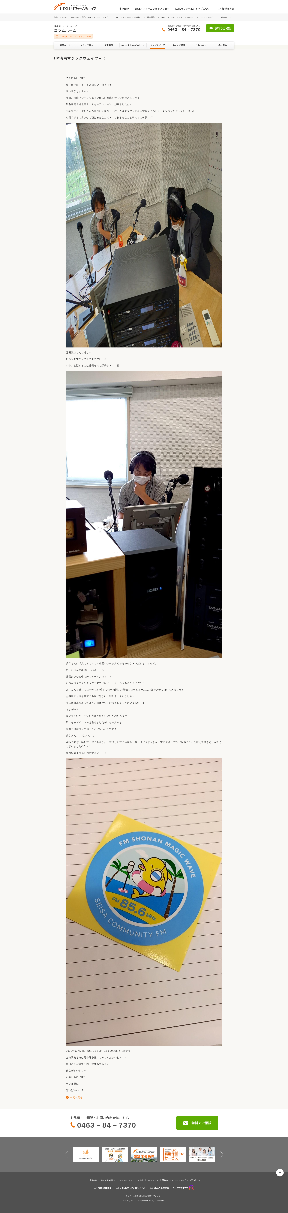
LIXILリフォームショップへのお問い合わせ (182, 1180)
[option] (94, 1154)
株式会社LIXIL (104, 1188)
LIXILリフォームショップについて (193, 8)
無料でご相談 (222, 28)
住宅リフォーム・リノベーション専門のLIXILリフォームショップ (81, 17)
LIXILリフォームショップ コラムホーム (177, 17)
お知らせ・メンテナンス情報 (131, 1180)
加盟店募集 (228, 8)
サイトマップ (152, 1180)
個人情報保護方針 (108, 1180)
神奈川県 (151, 17)
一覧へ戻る (76, 1097)
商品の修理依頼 (161, 1188)
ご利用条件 (92, 1180)
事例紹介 (124, 8)
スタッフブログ (206, 17)
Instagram (182, 1187)
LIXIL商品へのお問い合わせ (133, 1188)
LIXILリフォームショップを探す (152, 8)
